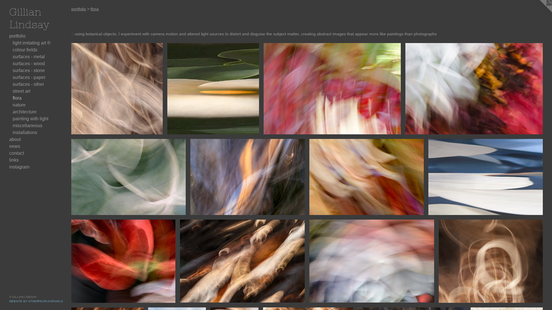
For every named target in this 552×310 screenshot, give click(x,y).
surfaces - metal (29, 56)
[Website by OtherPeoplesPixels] (540, 11)
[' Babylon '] (332, 88)
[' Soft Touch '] (123, 261)
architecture (25, 111)
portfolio (17, 36)
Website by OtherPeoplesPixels (36, 301)
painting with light (30, 118)
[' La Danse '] (247, 177)
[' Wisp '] (366, 177)
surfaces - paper (29, 77)
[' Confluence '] (128, 177)
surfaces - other (28, 84)
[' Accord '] (242, 261)
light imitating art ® (32, 42)
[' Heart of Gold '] (213, 88)
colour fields (25, 49)
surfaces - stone (29, 70)
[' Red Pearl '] (371, 261)
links (14, 160)
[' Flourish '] (491, 261)
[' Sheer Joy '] (117, 88)
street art (21, 91)
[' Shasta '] (485, 177)
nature (19, 104)
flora (17, 98)
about (15, 139)
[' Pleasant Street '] (474, 88)
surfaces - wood (29, 63)
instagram (19, 166)
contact (16, 153)
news (14, 146)
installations (25, 132)
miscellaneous (27, 125)
